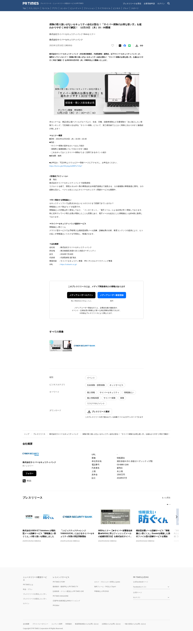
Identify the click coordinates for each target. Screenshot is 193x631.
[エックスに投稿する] (120, 45)
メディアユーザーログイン (81, 295)
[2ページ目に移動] (168, 504)
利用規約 (69, 624)
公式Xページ (137, 592)
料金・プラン (27, 589)
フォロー (29, 473)
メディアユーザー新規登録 (112, 295)
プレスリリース (39, 434)
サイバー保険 (109, 398)
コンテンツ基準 (56, 624)
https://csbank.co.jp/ (68, 264)
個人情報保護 (93, 398)
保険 (122, 398)
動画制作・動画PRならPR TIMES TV (65, 586)
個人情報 (91, 392)
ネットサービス (116, 385)
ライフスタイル (104, 8)
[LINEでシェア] (129, 45)
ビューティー (75, 8)
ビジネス (116, 8)
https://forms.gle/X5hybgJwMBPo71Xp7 (65, 166)
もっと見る (166, 498)
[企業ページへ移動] (31, 455)
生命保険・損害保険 (96, 385)
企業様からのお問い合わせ (111, 624)
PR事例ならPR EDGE (101, 591)
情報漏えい (129, 392)
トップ (26, 434)
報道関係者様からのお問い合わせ (87, 624)
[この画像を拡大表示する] (60, 345)
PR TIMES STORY (59, 582)
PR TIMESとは (28, 584)
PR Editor (56, 605)
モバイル (45, 8)
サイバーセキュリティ (109, 392)
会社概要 (26, 624)
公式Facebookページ (140, 582)
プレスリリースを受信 (132, 3)
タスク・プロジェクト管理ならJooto (107, 582)
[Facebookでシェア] (125, 45)
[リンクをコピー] (141, 45)
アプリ (55, 8)
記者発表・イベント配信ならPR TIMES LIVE (68, 591)
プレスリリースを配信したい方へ (35, 599)
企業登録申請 (149, 3)
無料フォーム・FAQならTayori (105, 586)
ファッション (89, 8)
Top (24, 8)
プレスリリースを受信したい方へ (35, 594)
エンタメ (64, 8)
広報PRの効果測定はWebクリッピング (66, 601)
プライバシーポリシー (40, 624)
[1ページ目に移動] (167, 504)
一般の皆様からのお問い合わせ (135, 624)
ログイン (161, 3)
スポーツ (135, 8)
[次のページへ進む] (177, 517)
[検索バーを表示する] (168, 3)
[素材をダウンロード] (137, 45)
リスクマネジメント (96, 403)
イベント (91, 378)
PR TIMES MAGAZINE (60, 596)
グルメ (126, 8)
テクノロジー (34, 8)
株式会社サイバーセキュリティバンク (63, 434)
